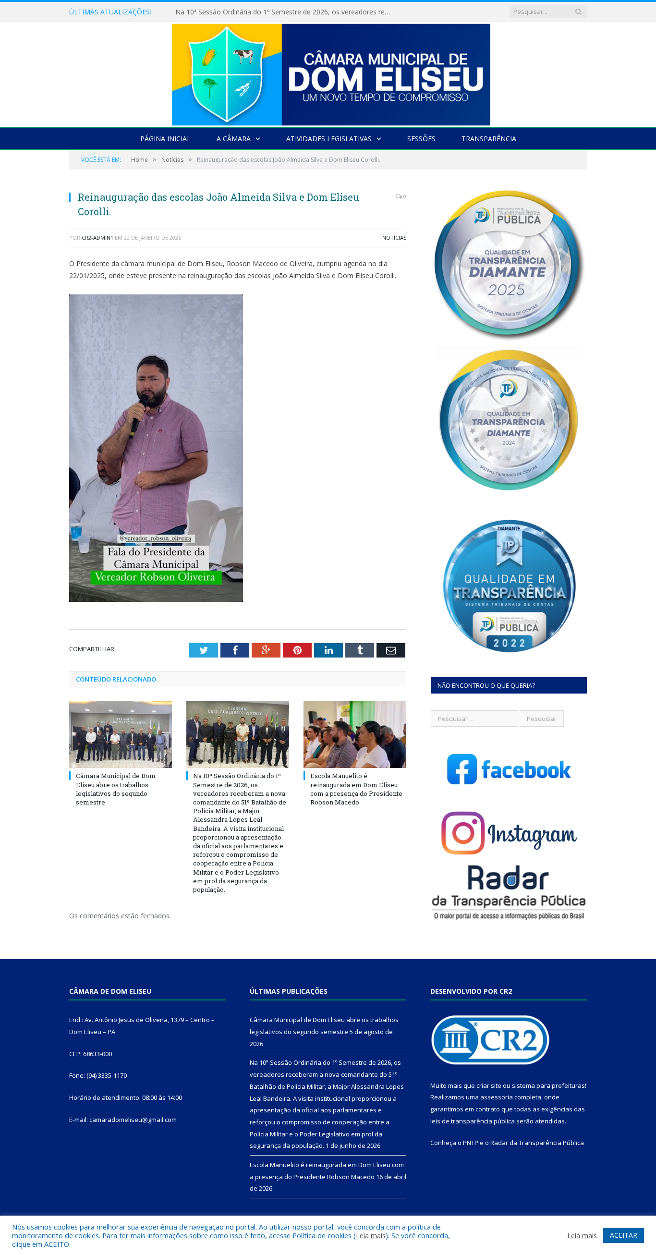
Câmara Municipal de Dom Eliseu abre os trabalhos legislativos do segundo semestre (116, 788)
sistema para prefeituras (548, 1085)
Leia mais (371, 1235)
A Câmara (234, 138)
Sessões (421, 138)
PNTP (470, 1142)
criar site (488, 1085)
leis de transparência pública (472, 1121)
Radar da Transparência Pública (537, 1142)
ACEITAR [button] (623, 1235)
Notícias (394, 237)
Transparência (489, 138)
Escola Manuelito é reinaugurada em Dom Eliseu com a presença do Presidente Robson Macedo (356, 788)
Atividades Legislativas (329, 138)
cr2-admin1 (97, 237)
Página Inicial (165, 138)
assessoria (496, 1097)
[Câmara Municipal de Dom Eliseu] (328, 72)
